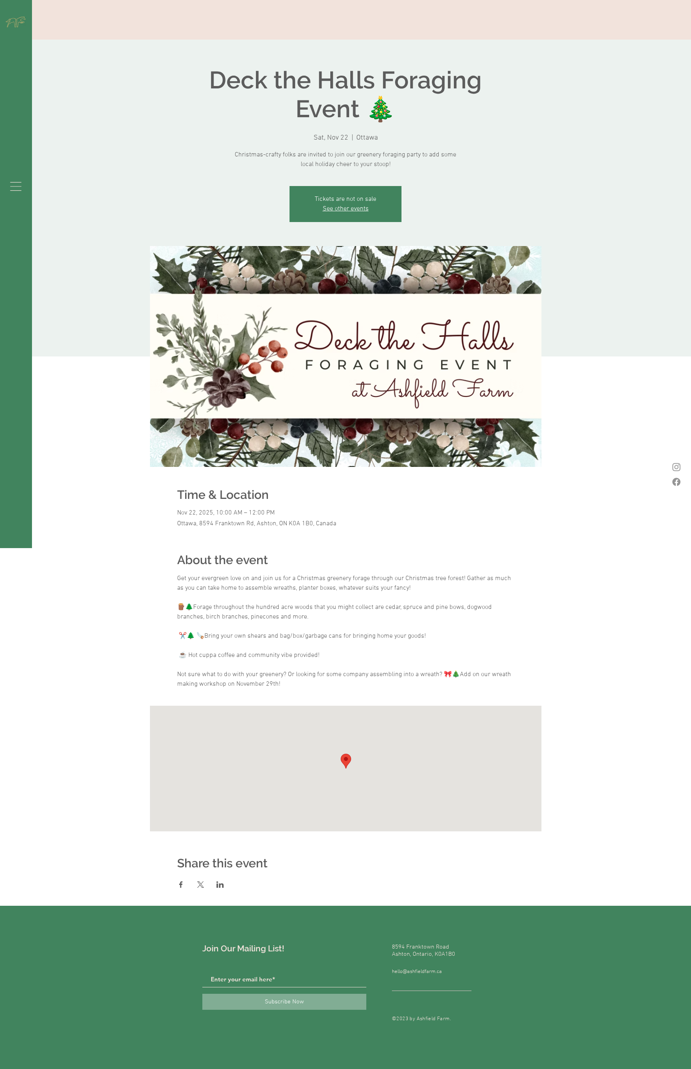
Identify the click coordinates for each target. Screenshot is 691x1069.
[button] (16, 186)
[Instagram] (676, 467)
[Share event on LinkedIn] (220, 884)
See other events (346, 209)
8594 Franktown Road (420, 947)
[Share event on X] (200, 884)
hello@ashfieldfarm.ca (417, 972)
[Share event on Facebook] (181, 884)
